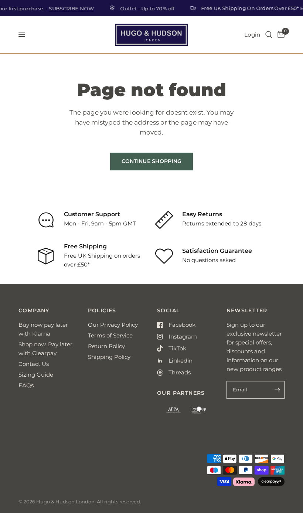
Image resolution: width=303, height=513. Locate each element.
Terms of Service (110, 335)
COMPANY (34, 310)
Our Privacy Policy (113, 324)
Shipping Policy (109, 356)
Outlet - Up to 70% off (145, 8)
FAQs (26, 385)
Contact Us (33, 363)
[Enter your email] (277, 390)
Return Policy (106, 346)
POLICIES (102, 310)
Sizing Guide (35, 374)
